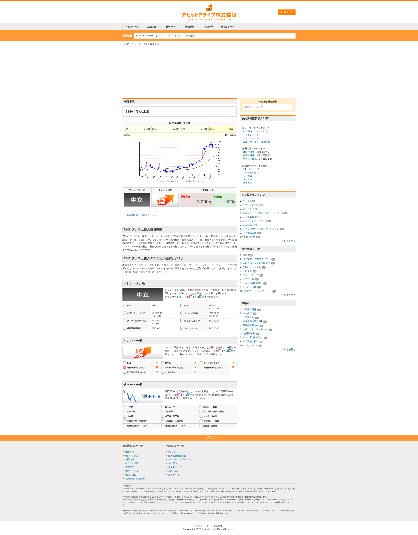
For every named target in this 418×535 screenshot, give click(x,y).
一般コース (211, 510)
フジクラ (247, 208)
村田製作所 (249, 236)
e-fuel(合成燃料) (251, 172)
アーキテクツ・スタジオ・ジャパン (261, 228)
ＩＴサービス (251, 345)
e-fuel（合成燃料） (252, 283)
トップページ (132, 26)
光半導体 (247, 182)
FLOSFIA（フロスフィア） (257, 259)
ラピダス (247, 176)
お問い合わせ (175, 471)
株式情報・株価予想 (135, 478)
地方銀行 (247, 313)
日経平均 (208, 26)
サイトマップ (175, 467)
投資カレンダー (133, 471)
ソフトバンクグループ (254, 220)
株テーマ (170, 26)
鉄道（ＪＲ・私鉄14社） (255, 329)
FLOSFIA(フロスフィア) (255, 131)
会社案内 (172, 463)
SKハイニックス (251, 169)
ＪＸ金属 (247, 224)
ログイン (288, 12)
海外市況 (129, 467)
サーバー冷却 (249, 287)
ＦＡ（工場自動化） (253, 337)
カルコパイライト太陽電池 (256, 141)
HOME (125, 44)
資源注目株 (248, 155)
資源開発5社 (249, 333)
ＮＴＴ (246, 200)
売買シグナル (228, 26)
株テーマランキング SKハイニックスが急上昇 (170, 35)
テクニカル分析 (140, 44)
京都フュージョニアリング (257, 291)
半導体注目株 (250, 158)
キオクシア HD (250, 204)
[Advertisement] (209, 72)
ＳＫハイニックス (252, 267)
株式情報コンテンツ (132, 445)
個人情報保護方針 (177, 455)
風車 (245, 255)
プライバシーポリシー (179, 459)
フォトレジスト (251, 134)
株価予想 (189, 26)
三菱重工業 (248, 216)
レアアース (248, 279)
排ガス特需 (132, 215)
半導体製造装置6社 (252, 321)
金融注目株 (248, 152)
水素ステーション (150, 215)
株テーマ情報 (131, 463)
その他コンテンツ (175, 445)
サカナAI (247, 179)
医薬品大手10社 (251, 325)
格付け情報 (130, 475)
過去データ (173, 475)
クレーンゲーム (251, 138)
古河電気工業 (249, 232)
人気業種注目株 (251, 341)
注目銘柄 (151, 26)
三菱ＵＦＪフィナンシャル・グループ (262, 212)
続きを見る (290, 240)
